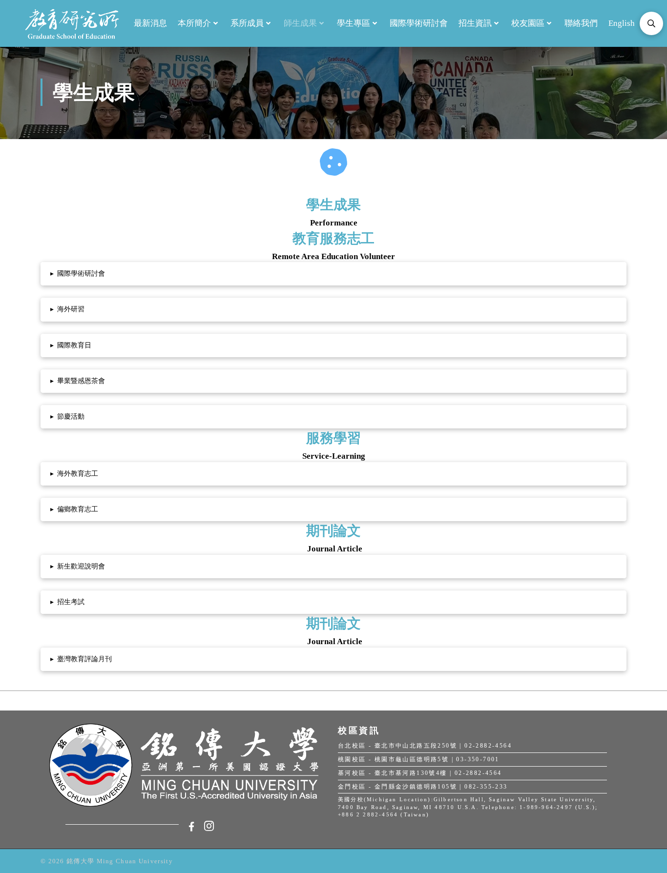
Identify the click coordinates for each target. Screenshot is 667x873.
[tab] (333, 273)
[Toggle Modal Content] (651, 23)
